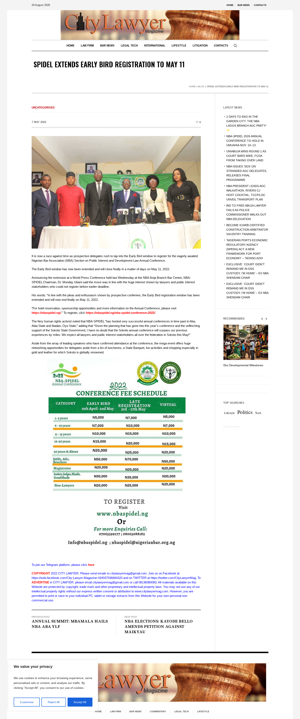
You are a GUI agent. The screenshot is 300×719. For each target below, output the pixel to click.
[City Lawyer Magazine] (150, 682)
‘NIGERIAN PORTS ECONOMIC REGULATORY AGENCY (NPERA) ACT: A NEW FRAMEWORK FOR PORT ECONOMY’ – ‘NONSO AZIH (247, 249)
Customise (27, 702)
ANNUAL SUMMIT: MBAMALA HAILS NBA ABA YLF (70, 624)
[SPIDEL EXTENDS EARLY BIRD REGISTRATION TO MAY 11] (116, 192)
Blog (201, 86)
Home (192, 86)
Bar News (135, 711)
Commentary (158, 711)
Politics (245, 416)
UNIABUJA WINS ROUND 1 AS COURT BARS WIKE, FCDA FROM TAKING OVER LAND (246, 156)
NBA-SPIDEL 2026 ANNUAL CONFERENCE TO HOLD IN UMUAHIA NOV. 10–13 (244, 141)
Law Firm (115, 711)
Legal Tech (181, 711)
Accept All (80, 702)
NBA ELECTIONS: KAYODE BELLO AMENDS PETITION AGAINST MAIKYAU (158, 627)
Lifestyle (229, 417)
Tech (258, 417)
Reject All (54, 702)
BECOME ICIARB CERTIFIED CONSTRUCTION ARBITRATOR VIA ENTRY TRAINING (247, 229)
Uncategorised (43, 107)
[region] (53, 685)
